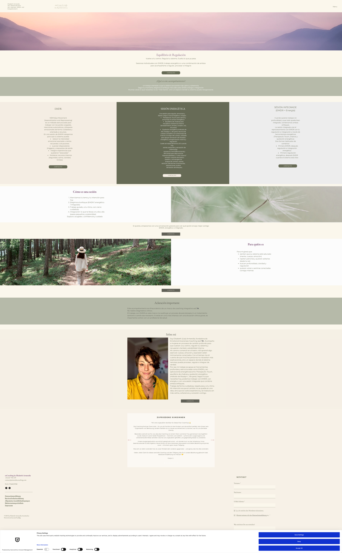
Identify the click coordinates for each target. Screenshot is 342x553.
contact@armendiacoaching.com (15, 480)
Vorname (237, 483)
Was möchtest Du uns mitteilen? (244, 524)
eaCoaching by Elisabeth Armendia (18, 475)
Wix (19, 518)
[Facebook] (6, 488)
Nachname (237, 492)
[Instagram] (9, 488)
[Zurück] (129, 440)
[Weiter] (212, 440)
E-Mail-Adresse (239, 501)
